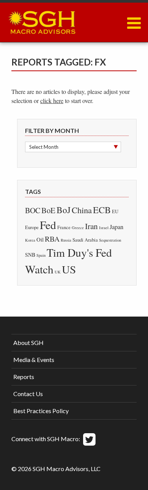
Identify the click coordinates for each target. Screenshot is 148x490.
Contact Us (28, 393)
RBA (52, 239)
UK (58, 272)
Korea (30, 240)
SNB (30, 254)
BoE (48, 210)
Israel (104, 227)
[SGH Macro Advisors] (42, 20)
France (64, 227)
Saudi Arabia (85, 240)
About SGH (28, 342)
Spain (41, 255)
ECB (102, 210)
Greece (78, 227)
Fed (48, 224)
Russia (66, 240)
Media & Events (33, 359)
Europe (32, 227)
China (82, 209)
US (69, 269)
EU (115, 211)
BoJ (64, 210)
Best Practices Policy (41, 410)
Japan (116, 227)
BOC (32, 210)
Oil (40, 239)
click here (51, 101)
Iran (91, 226)
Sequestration (110, 240)
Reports (23, 376)
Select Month (43, 147)
